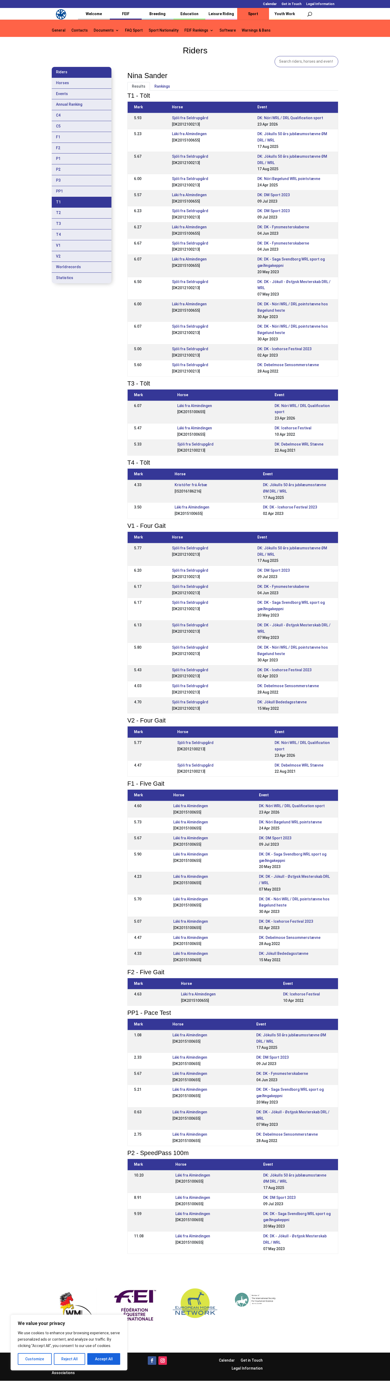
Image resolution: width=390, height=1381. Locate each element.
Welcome (94, 14)
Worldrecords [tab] (68, 267)
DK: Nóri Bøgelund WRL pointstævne (288, 179)
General (59, 30)
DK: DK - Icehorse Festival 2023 (284, 349)
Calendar (270, 4)
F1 (58, 137)
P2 (58, 169)
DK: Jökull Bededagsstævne (282, 702)
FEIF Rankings (196, 30)
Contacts (79, 30)
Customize (34, 1359)
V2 (58, 256)
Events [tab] (62, 94)
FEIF (125, 14)
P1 (58, 158)
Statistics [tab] (64, 278)
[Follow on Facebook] (152, 1360)
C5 (58, 126)
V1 (58, 245)
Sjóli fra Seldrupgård (190, 118)
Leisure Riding (221, 14)
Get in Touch (291, 4)
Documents (104, 30)
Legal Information (320, 4)
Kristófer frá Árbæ (191, 485)
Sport (253, 14)
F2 (58, 148)
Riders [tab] (61, 72)
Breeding (157, 14)
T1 (58, 202)
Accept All (104, 1359)
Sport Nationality (164, 30)
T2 (58, 213)
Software (227, 30)
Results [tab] (138, 86)
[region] (69, 1342)
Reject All (69, 1359)
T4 (58, 234)
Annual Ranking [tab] (69, 104)
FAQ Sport (134, 30)
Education (189, 14)
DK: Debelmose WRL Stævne (299, 444)
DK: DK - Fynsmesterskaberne (283, 227)
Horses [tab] (62, 83)
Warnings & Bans (256, 30)
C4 (58, 115)
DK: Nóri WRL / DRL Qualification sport (290, 118)
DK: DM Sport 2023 (273, 195)
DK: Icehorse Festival (293, 428)
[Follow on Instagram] (162, 1360)
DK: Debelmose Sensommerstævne (288, 365)
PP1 (59, 191)
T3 (58, 223)
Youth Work (285, 14)
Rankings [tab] (162, 86)
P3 (58, 180)
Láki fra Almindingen (189, 134)
